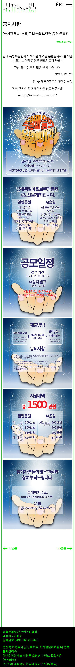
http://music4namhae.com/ (39, 95)
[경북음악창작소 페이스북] (56, 6)
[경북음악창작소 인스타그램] (61, 6)
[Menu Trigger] (69, 5)
